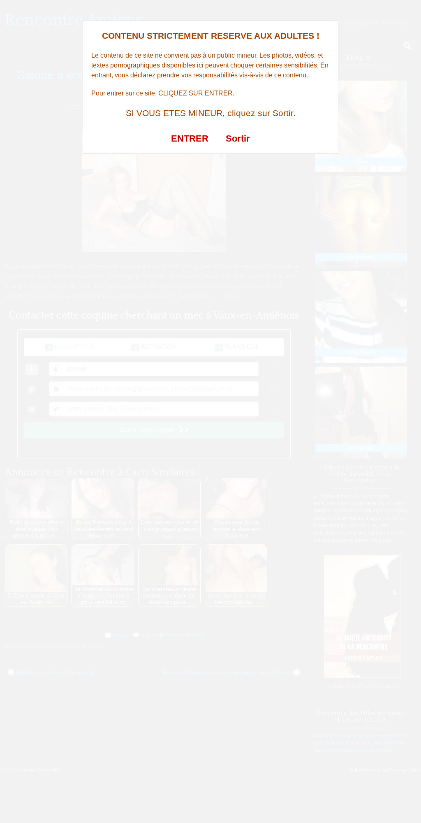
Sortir (238, 138)
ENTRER (189, 138)
